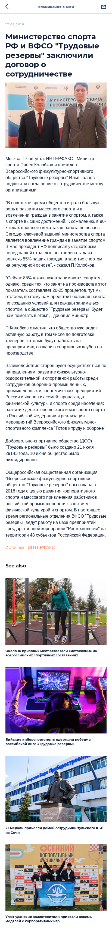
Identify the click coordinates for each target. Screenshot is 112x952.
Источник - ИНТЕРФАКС (30, 547)
